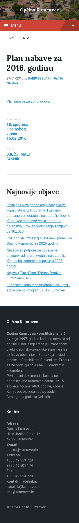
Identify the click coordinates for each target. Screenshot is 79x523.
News (27, 38)
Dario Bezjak (38, 78)
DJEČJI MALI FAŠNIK (18, 156)
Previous (13, 119)
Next (10, 149)
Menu (16, 25)
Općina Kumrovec (39, 10)
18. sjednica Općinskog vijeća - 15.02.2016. (17, 131)
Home (11, 38)
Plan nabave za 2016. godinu (28, 101)
